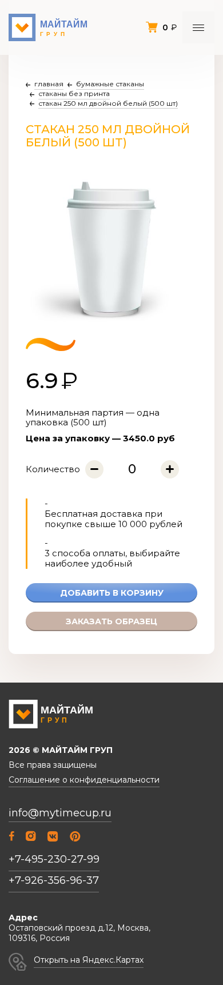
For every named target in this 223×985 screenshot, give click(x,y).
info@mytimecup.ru (60, 813)
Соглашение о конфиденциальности (84, 780)
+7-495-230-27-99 (54, 859)
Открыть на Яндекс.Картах (89, 960)
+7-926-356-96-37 (54, 880)
